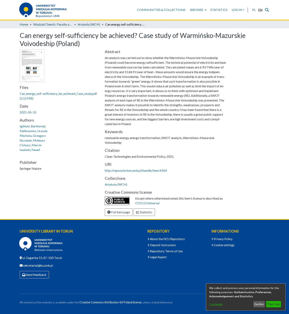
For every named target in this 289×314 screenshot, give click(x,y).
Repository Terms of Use (166, 251)
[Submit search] (266, 9)
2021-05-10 (28, 112)
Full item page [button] (120, 212)
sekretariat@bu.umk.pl (38, 265)
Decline (259, 304)
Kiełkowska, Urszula (33, 131)
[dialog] (245, 297)
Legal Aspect (158, 257)
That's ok (273, 304)
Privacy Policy (223, 239)
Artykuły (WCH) (89, 24)
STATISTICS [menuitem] (218, 10)
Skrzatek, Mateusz (32, 140)
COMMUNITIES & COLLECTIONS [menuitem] (161, 10)
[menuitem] (197, 10)
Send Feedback (35, 274)
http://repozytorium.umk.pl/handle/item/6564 (136, 170)
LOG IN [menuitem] (237, 10)
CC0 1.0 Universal (147, 203)
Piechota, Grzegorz (33, 135)
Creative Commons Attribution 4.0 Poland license (110, 302)
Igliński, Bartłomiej (32, 126)
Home (24, 24)
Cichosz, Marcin (30, 145)
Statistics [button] (145, 212)
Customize (215, 304)
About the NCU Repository (167, 239)
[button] (254, 9)
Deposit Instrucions (162, 245)
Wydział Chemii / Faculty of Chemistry (53, 24)
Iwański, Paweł (30, 150)
